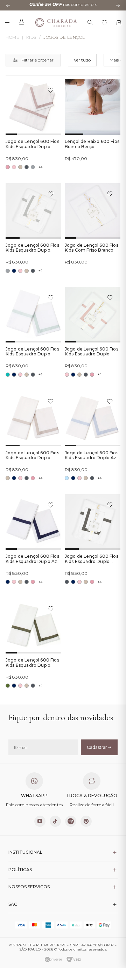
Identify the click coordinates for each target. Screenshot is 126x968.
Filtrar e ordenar (37, 60)
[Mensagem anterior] (8, 5)
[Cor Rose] (8, 167)
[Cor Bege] (20, 167)
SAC (12, 904)
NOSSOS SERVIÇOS (29, 886)
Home (12, 37)
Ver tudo (82, 60)
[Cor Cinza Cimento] (33, 167)
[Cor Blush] (14, 167)
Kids (31, 37)
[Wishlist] (104, 22)
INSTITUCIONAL (25, 852)
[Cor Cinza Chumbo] (26, 167)
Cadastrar (97, 747)
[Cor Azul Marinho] (14, 271)
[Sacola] (118, 22)
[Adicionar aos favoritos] (50, 90)
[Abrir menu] (7, 22)
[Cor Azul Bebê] (67, 478)
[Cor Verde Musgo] (8, 686)
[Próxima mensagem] (118, 5)
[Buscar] (90, 22)
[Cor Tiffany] (8, 375)
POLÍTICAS (20, 869)
